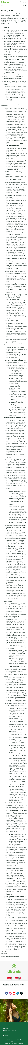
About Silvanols (7, 1028)
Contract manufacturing (9, 1030)
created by (12, 1041)
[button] (25, 2)
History (5, 1033)
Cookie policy (18, 1039)
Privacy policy (10, 1039)
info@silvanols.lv (15, 41)
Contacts (5, 1035)
